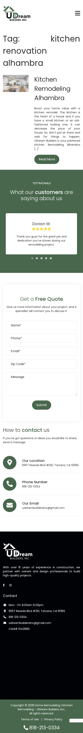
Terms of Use (30, 719)
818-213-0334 (31, 486)
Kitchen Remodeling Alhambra (52, 88)
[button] (32, 258)
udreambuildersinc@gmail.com (43, 508)
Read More (47, 159)
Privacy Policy (53, 719)
